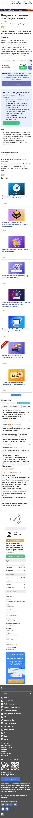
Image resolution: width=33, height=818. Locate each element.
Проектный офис (10, 723)
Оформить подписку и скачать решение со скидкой (17, 83)
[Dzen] (15, 805)
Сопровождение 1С (11, 710)
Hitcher (6, 410)
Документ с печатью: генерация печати (15, 17)
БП (12, 168)
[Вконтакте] (7, 805)
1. (2, 410)
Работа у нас (6, 753)
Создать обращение (10, 779)
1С (29, 163)
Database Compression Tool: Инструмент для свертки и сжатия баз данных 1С (15, 224)
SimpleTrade (17, 166)
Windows (9, 625)
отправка (4, 166)
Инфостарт (4, 161)
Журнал (7, 697)
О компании (5, 743)
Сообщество (5, 745)
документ (6, 163)
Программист (10, 606)
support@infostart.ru (8, 775)
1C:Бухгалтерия (10, 620)
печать (13, 163)
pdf (23, 163)
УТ (8, 168)
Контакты (4, 755)
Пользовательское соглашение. (12, 789)
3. (2, 447)
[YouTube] (2, 809)
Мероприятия (9, 726)
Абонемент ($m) (11, 649)
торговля (17, 168)
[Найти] (30, 693)
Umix (24, 166)
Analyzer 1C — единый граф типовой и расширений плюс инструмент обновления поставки (16, 304)
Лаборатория (9, 704)
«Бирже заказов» (18, 551)
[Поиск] (6, 2)
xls (26, 163)
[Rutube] (7, 809)
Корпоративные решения (13, 713)
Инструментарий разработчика (15, 601)
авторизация (15, 505)
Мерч (6, 739)
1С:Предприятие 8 (11, 615)
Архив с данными (11, 611)
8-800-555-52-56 (7, 773)
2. (2, 424)
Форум (6, 736)
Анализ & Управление (12, 707)
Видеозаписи (9, 730)
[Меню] (2, 2)
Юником (3, 168)
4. (3, 473)
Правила (4, 749)
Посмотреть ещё (16, 395)
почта (10, 166)
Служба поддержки (11, 759)
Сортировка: (10, 406)
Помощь (4, 751)
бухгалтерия (25, 168)
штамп (18, 163)
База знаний (8, 701)
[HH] (11, 805)
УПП (2, 171)
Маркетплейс (9, 720)
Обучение (7, 717)
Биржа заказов (9, 733)
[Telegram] (2, 805)
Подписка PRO (6, 747)
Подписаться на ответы (9, 403)
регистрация (6, 505)
